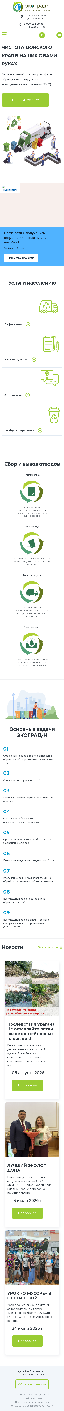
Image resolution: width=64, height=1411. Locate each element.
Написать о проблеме (21, 258)
